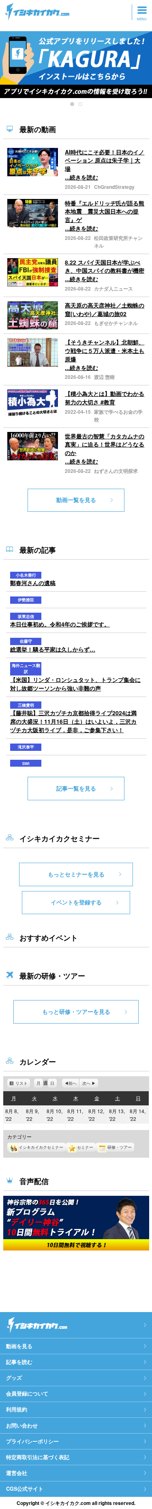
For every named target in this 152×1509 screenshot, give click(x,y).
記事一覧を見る (76, 788)
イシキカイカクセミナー (41, 1147)
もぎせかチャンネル (116, 323)
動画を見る (19, 1346)
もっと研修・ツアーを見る (76, 1011)
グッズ (14, 1377)
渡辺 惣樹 (104, 376)
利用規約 (16, 1409)
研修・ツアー (119, 1147)
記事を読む (19, 1362)
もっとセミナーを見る (76, 874)
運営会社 (16, 1473)
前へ (73, 1083)
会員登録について (27, 1393)
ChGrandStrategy (114, 186)
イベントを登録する (76, 902)
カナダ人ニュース (113, 288)
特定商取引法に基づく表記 (37, 1457)
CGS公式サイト (24, 1488)
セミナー (85, 1147)
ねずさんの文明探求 (116, 471)
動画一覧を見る (76, 500)
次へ (86, 1083)
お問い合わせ (22, 1425)
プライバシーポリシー (32, 1441)
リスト (22, 1084)
